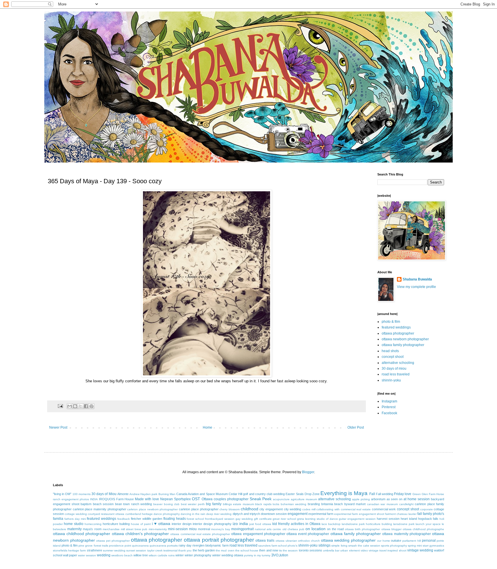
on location (315, 528)
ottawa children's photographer (140, 533)
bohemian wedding (294, 504)
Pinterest (388, 407)
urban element (350, 550)
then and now (268, 550)
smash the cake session (364, 545)
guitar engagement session (357, 518)
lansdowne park (403, 524)
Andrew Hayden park (143, 494)
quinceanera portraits (164, 545)
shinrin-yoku (391, 380)
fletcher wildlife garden (146, 518)
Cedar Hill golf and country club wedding (257, 494)
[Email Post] (60, 406)
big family (213, 504)
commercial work (384, 509)
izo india (240, 523)
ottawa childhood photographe (423, 529)
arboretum (378, 499)
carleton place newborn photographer (152, 509)
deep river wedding (219, 513)
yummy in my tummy (257, 555)
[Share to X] (80, 406)
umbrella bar (331, 550)
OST (196, 499)
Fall (372, 494)
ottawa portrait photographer (219, 540)
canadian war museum (382, 504)
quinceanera (140, 545)
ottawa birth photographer (362, 529)
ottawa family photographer (403, 345)
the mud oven (225, 550)
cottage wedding (76, 513)
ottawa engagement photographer (258, 534)
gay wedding (244, 518)
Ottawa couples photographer (225, 499)
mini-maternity (158, 529)
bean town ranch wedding (133, 504)
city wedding (292, 509)
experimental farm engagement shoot (359, 513)
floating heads (174, 519)
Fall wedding (384, 494)
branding (314, 504)
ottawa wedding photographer (348, 540)
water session (87, 555)
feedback (123, 518)
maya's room (92, 529)
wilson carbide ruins (162, 555)
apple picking (361, 499)
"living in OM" (62, 494)
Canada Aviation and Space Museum (202, 494)
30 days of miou (394, 368)
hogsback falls (428, 518)
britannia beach (332, 504)
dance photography (167, 513)
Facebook (389, 413)
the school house (246, 550)
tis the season (288, 550)
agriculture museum (304, 499)
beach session (103, 504)
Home (207, 427)
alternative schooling (398, 363)
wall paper (70, 555)
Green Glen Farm (423, 494)
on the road (335, 529)
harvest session (388, 518)
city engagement (271, 509)
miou (193, 529)
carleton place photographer (198, 509)
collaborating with (328, 509)
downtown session (274, 513)
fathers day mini (75, 518)
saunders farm (267, 545)
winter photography (198, 555)
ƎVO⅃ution (279, 555)
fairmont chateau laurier (400, 513)
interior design (182, 524)
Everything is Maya (344, 493)
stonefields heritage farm (69, 550)
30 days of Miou (103, 494)
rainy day (185, 545)
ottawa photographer (398, 333)
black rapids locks (267, 504)
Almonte (123, 494)
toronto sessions (310, 550)
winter (179, 555)
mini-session (178, 529)
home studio (73, 524)
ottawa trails (264, 541)
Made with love (147, 499)
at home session (417, 499)
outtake (396, 540)
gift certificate (263, 518)
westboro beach (122, 555)
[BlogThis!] (75, 406)
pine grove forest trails (93, 545)
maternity (74, 529)
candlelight (406, 504)
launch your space (428, 524)
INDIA (94, 499)
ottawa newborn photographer (405, 339)
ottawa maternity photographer (406, 534)
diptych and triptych (246, 513)
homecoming (93, 524)
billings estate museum (238, 504)
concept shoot (393, 357)
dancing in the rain (193, 513)
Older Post (355, 427)
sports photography (394, 545)
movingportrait (242, 529)
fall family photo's (430, 514)
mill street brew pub (134, 529)
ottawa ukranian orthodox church (298, 540)
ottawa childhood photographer (81, 533)
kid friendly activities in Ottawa (296, 524)
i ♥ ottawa (161, 523)
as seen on (395, 499)
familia (58, 519)
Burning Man (166, 494)
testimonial (170, 550)
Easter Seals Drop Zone (303, 494)
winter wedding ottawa (227, 555)
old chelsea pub (293, 529)
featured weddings (396, 327)
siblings (324, 545)
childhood (249, 509)
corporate (426, 509)
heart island (409, 518)
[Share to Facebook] (86, 406)
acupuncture (281, 499)
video (364, 550)
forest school (195, 518)
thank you (185, 550)
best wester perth (193, 504)
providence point (120, 545)
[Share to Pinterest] (91, 406)
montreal (204, 529)
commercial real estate (356, 509)
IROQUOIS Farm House (116, 499)
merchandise (111, 529)
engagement (297, 514)
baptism (86, 504)
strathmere (94, 550)
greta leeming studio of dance (317, 518)
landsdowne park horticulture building (367, 524)
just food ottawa (260, 524)
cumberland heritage (139, 513)
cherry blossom (229, 509)
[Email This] (69, 406)
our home (383, 540)
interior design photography (212, 524)
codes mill (309, 509)
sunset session (136, 550)
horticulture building (116, 524)
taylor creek (155, 550)
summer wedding (114, 550)
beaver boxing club (166, 504)
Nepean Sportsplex (175, 499)
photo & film (391, 322)
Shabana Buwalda (417, 279)
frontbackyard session (219, 518)
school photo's (287, 545)
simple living (339, 545)
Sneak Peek (261, 499)
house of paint (141, 524)
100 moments (81, 494)
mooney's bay (220, 529)
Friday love (402, 494)
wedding (103, 555)
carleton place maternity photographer (99, 509)
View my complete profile (416, 287)
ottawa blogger (391, 529)
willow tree (140, 555)
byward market (355, 504)
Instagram (389, 401)
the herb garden (204, 550)
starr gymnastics (433, 545)
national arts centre (268, 529)
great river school (284, 518)
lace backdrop (331, 524)
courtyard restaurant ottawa (106, 513)
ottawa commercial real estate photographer (200, 534)
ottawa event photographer (307, 534)
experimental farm (320, 513)
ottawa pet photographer (112, 540)
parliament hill (411, 540)
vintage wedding (420, 550)
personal (429, 541)
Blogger (308, 472)
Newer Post (58, 427)
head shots (390, 351)
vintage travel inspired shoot (387, 550)
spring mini (415, 545)
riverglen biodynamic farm (210, 545)
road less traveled (396, 374)
